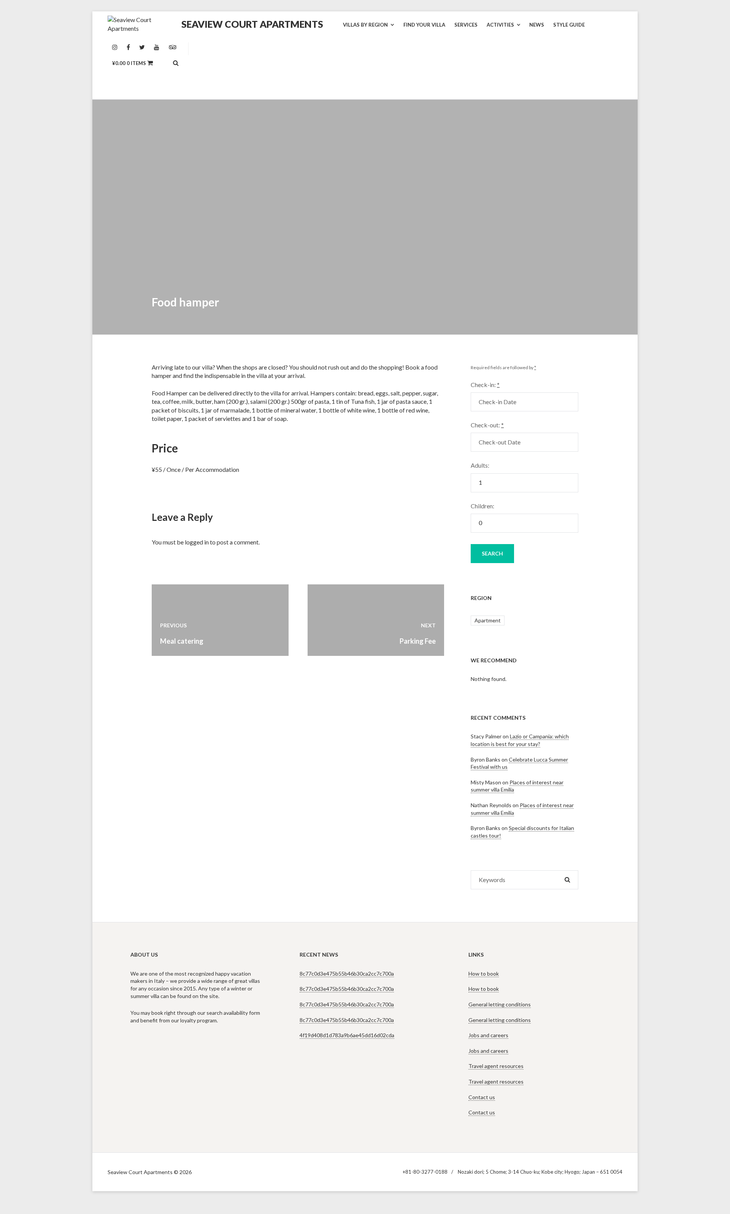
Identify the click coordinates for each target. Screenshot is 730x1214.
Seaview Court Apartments (252, 24)
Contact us (481, 1097)
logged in (197, 542)
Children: (482, 505)
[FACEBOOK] (128, 47)
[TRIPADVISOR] (173, 47)
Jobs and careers (488, 1035)
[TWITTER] (142, 47)
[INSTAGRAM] (114, 47)
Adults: (480, 465)
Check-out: (487, 424)
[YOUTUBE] (156, 47)
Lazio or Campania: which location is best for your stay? (520, 740)
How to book (483, 973)
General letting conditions (499, 1004)
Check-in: (485, 384)
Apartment (487, 620)
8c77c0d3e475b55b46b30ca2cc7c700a (347, 973)
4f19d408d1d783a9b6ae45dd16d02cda (347, 1035)
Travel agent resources (496, 1066)
